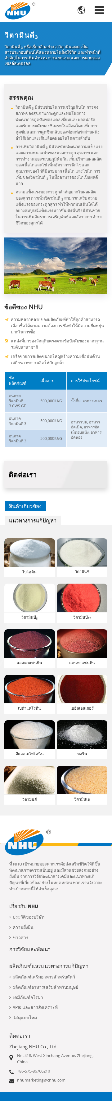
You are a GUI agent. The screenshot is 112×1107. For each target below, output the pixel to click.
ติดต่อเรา (19, 1036)
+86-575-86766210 (33, 1071)
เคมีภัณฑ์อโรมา (28, 997)
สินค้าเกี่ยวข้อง (25, 506)
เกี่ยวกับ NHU (23, 906)
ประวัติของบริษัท (28, 917)
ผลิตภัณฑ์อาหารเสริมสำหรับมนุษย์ (45, 987)
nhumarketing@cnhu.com (41, 1080)
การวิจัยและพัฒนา (30, 949)
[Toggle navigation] (99, 10)
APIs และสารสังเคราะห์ (35, 1007)
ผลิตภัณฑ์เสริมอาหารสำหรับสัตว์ (44, 977)
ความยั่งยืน (23, 927)
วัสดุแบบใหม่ (25, 1017)
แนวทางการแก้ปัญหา (32, 520)
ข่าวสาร (21, 937)
